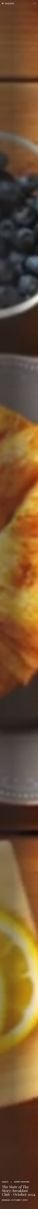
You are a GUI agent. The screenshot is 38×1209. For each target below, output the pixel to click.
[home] (8, 3)
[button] (35, 3)
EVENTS (5, 1182)
